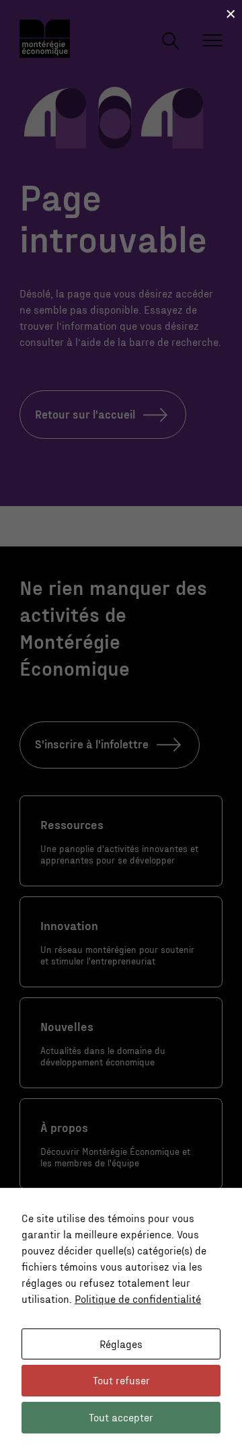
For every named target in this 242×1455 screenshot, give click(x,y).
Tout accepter (121, 1417)
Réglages (121, 1343)
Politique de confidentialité (138, 1298)
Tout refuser (121, 1380)
